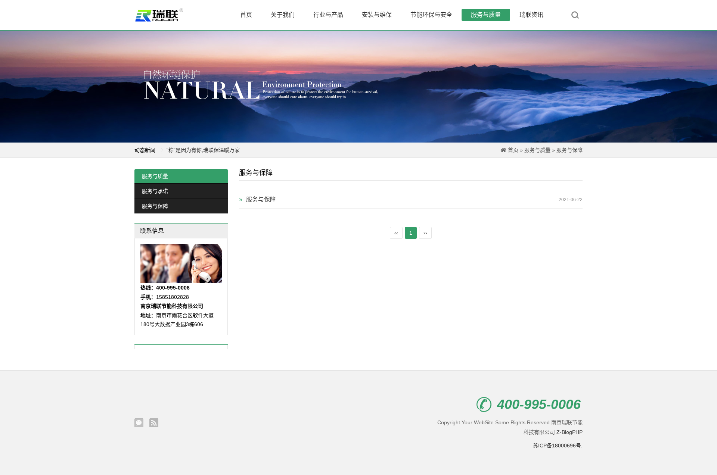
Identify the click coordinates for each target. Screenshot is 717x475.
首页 (246, 15)
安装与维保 (377, 15)
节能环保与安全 (431, 15)
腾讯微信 (138, 422)
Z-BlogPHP (569, 432)
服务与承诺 (155, 191)
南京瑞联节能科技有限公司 (164, 14)
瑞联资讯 (531, 15)
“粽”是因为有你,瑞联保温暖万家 (203, 150)
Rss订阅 (153, 422)
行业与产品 (328, 15)
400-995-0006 (539, 404)
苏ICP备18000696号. (558, 446)
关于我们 (283, 15)
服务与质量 (486, 15)
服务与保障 (569, 150)
